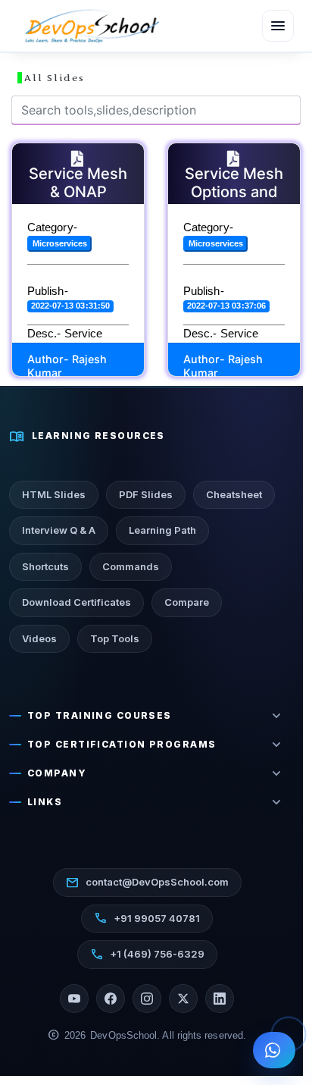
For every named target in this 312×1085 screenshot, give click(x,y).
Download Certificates (76, 602)
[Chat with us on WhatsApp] (274, 1050)
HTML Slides (54, 494)
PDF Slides (146, 494)
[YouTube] (74, 998)
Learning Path (162, 530)
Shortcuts (45, 566)
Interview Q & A (58, 530)
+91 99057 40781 (147, 918)
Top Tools (114, 638)
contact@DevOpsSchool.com (147, 882)
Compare (186, 602)
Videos (39, 638)
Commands (130, 566)
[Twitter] (183, 998)
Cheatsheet (234, 494)
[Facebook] (110, 998)
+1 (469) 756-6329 (147, 954)
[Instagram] (147, 998)
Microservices (60, 243)
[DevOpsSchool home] (91, 26)
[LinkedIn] (219, 998)
